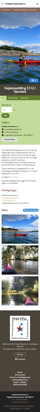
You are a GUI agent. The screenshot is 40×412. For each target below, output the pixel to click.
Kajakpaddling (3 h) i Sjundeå (25, 10)
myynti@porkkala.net (10, 198)
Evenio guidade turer (20, 380)
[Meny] (37, 4)
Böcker (20, 372)
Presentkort (6, 10)
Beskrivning (12, 98)
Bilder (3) (24, 98)
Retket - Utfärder (20, 382)
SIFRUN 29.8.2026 (20, 385)
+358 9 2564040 (8, 200)
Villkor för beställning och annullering (18, 406)
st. (14, 110)
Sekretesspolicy (16, 408)
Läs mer (20, 354)
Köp (3, 98)
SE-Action (14, 177)
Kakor (27, 408)
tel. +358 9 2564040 (20, 399)
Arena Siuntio (20, 375)
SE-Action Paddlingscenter (20, 377)
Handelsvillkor (9, 139)
